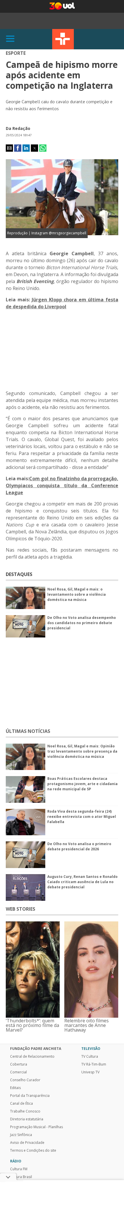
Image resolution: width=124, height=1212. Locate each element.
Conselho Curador (25, 1080)
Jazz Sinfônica (21, 1135)
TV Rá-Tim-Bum (93, 1064)
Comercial (18, 1072)
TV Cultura (63, 39)
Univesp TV (90, 1072)
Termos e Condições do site (33, 1150)
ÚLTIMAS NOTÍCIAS (28, 731)
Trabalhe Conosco (25, 1111)
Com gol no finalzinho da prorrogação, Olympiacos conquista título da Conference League (62, 485)
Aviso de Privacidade (27, 1142)
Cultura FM (18, 1169)
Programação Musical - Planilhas (36, 1127)
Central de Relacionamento (32, 1056)
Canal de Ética (21, 1103)
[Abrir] (10, 39)
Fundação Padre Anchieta (35, 1048)
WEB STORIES (20, 909)
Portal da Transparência (30, 1095)
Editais (15, 1088)
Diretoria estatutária (26, 1119)
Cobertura (18, 1064)
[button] (9, 148)
